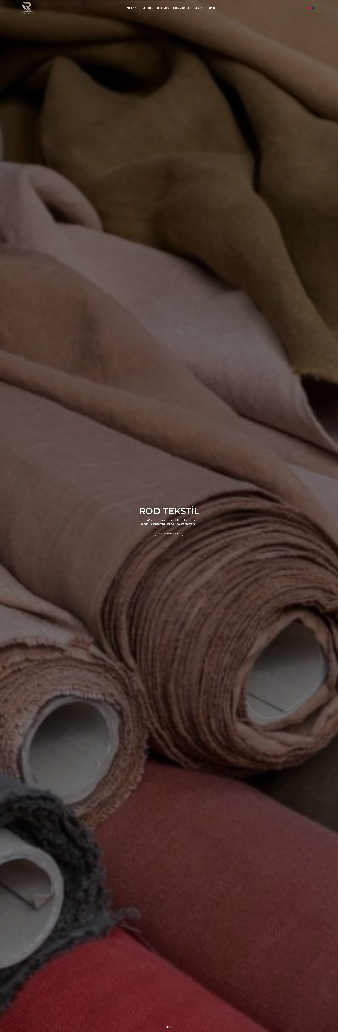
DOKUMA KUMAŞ (181, 8)
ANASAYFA (132, 8)
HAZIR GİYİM (199, 8)
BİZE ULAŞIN (169, 553)
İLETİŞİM (212, 8)
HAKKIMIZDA (147, 8)
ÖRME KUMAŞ (163, 8)
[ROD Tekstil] (27, 8)
